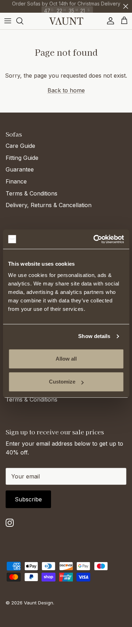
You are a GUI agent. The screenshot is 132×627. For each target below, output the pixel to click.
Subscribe (28, 499)
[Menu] (7, 21)
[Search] (23, 21)
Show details (94, 336)
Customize (62, 382)
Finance (16, 181)
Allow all (66, 359)
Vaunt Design (38, 602)
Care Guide (20, 145)
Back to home (66, 90)
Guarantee (20, 169)
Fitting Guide (22, 157)
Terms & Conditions (31, 193)
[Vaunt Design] (66, 21)
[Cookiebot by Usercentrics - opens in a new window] (94, 239)
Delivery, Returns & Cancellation (49, 205)
